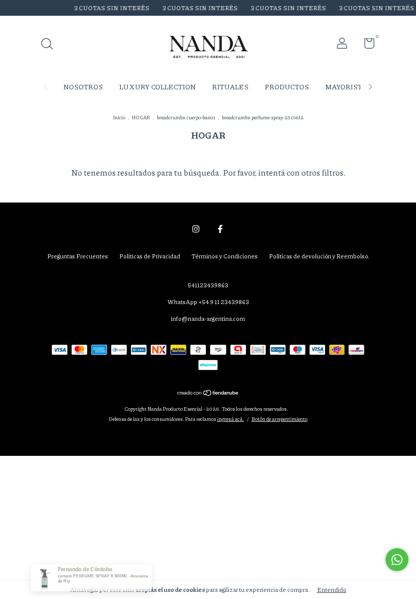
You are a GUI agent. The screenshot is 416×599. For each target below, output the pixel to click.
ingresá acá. (230, 418)
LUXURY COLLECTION (157, 86)
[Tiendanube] (208, 393)
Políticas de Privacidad (149, 256)
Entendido (331, 589)
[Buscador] (50, 45)
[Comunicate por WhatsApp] (397, 559)
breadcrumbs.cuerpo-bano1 (186, 117)
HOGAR (141, 117)
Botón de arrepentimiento (279, 418)
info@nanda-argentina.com (208, 318)
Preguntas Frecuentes (77, 256)
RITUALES (230, 86)
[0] (365, 45)
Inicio (119, 117)
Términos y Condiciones (224, 256)
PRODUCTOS (287, 86)
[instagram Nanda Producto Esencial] (196, 228)
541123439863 (208, 285)
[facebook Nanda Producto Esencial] (220, 228)
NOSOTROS (83, 86)
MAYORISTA (346, 86)
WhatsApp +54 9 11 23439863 (208, 301)
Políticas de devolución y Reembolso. (319, 256)
